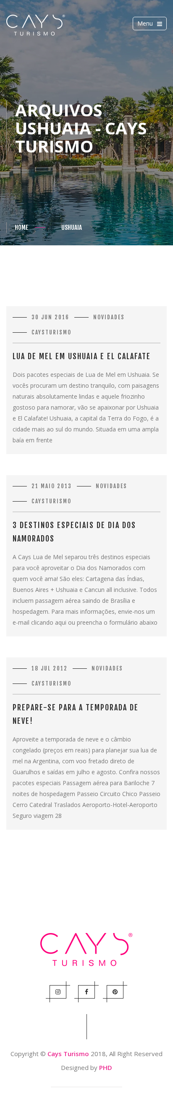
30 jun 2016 (50, 317)
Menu (151, 24)
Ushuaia (71, 227)
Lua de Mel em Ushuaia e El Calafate (82, 356)
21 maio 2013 (51, 486)
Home (21, 227)
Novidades (109, 317)
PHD (105, 1067)
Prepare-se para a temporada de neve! (76, 714)
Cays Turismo (68, 1053)
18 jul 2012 (49, 668)
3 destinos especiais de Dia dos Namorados (74, 531)
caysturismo (51, 332)
